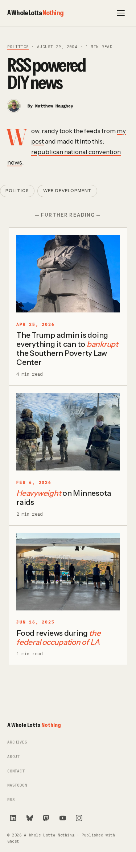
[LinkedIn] (13, 818)
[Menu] (121, 13)
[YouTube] (63, 818)
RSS (11, 799)
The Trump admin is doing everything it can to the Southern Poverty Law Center (67, 349)
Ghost (13, 841)
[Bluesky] (30, 818)
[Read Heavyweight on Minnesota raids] (68, 431)
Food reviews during (58, 638)
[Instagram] (79, 818)
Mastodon (17, 785)
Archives (17, 742)
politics (18, 46)
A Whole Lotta (35, 12)
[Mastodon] (46, 818)
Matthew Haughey (54, 105)
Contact (16, 771)
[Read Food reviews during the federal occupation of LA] (68, 571)
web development (67, 190)
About (13, 756)
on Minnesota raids (63, 498)
